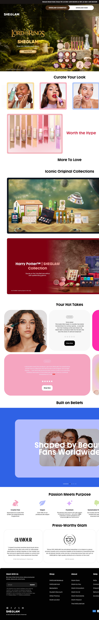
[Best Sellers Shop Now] (35, 134)
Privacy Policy (12, 594)
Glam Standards (77, 596)
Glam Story (75, 580)
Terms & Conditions (24, 594)
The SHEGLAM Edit (77, 604)
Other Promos (55, 596)
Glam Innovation (77, 588)
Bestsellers (54, 588)
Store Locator (55, 600)
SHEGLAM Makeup (56, 580)
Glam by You (76, 584)
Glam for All (75, 592)
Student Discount (56, 592)
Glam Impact (76, 600)
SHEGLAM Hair (55, 584)
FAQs (95, 580)
